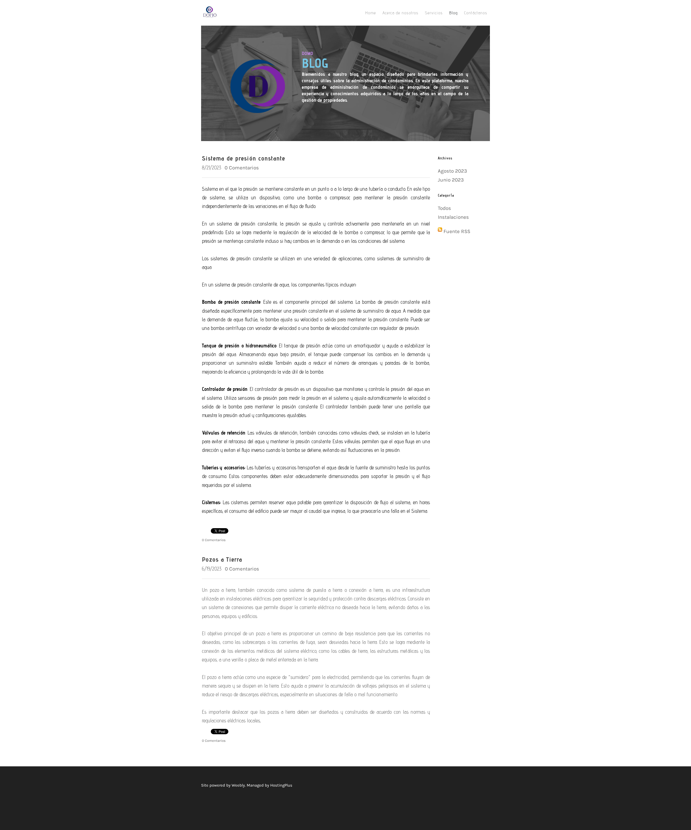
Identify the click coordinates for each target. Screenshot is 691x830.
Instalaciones (453, 217)
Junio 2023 (451, 180)
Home (370, 12)
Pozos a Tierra (222, 559)
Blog (453, 12)
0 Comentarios (242, 168)
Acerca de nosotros (400, 12)
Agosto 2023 (452, 171)
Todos (444, 208)
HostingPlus (281, 785)
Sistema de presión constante (243, 158)
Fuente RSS (456, 231)
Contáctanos (475, 12)
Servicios (434, 12)
